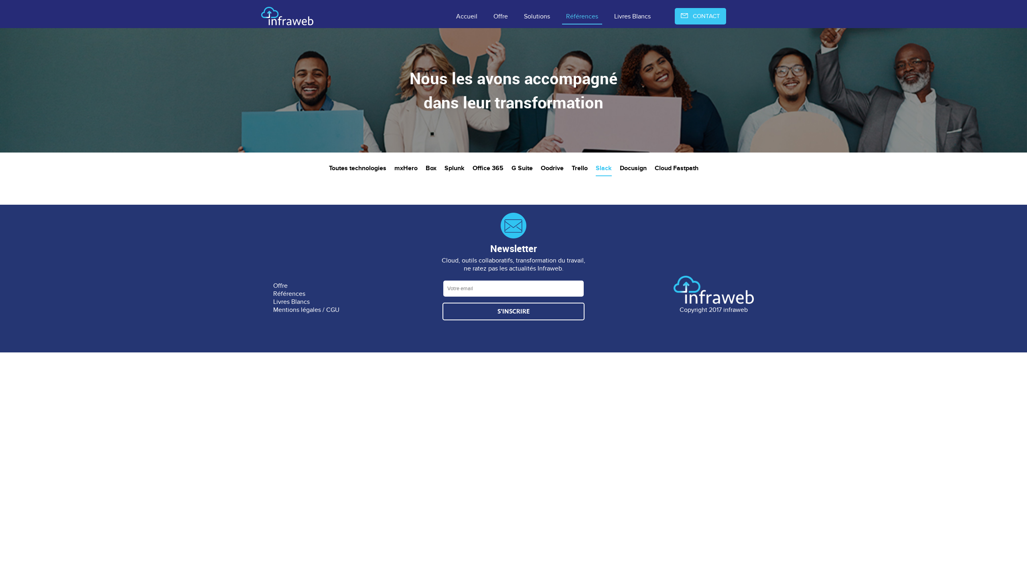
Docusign (633, 168)
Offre (500, 16)
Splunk (454, 168)
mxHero (406, 168)
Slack (604, 168)
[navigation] (513, 16)
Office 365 (488, 168)
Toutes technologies (357, 168)
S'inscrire (513, 311)
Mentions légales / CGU (306, 310)
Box (431, 168)
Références (582, 16)
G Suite (522, 168)
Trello (580, 168)
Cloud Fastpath (676, 168)
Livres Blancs (632, 16)
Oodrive (552, 168)
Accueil (466, 16)
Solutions (537, 16)
